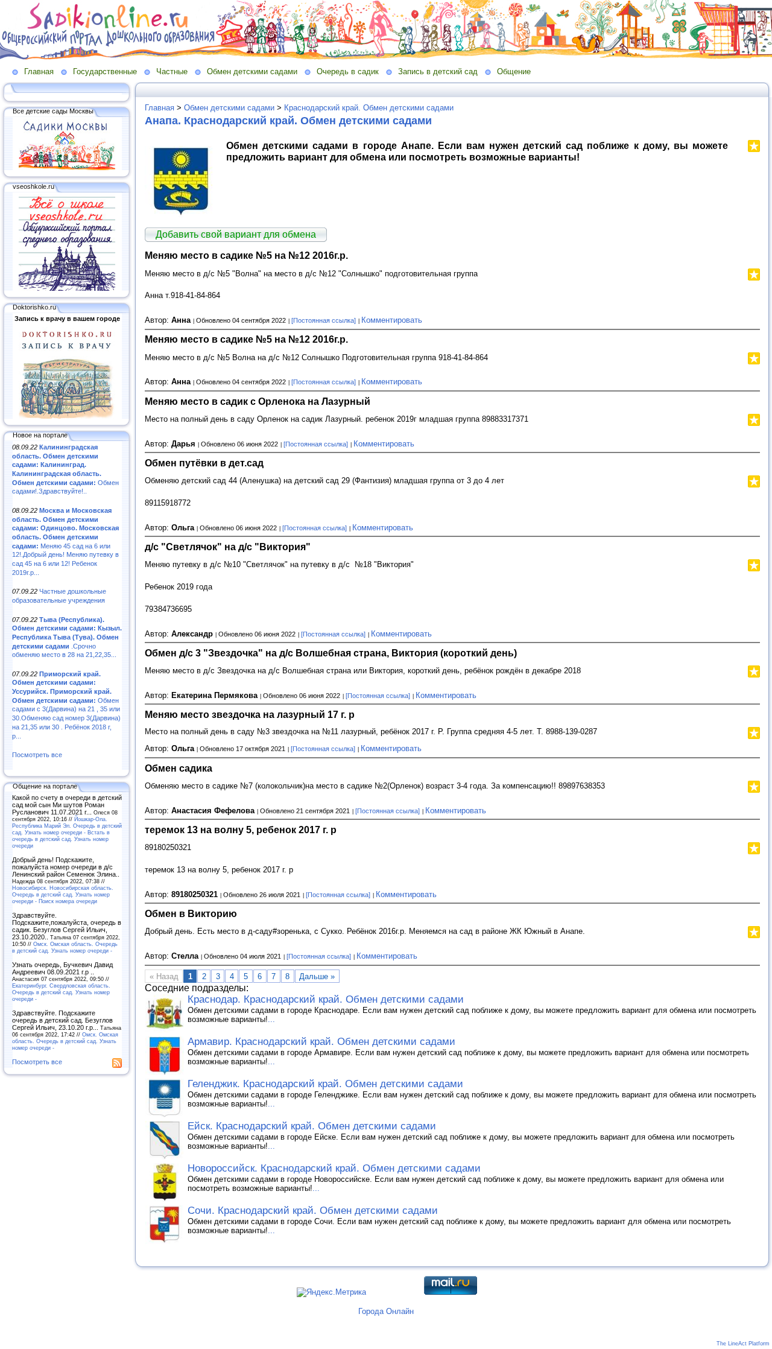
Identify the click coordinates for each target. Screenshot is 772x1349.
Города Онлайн (386, 1311)
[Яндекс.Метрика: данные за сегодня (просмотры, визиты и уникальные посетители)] (331, 1292)
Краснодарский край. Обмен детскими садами (369, 107)
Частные (172, 71)
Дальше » (317, 976)
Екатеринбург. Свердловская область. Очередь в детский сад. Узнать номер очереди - (61, 992)
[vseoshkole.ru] (67, 288)
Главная (39, 71)
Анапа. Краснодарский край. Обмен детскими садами (288, 121)
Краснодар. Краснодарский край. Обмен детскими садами (326, 999)
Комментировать (391, 320)
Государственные (105, 71)
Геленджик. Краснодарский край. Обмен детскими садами (325, 1084)
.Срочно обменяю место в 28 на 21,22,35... (67, 637)
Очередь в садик (348, 71)
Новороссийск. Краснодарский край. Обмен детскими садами (334, 1168)
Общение (514, 71)
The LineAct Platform (743, 1344)
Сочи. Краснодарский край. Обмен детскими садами (313, 1210)
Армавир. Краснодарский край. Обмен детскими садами (321, 1041)
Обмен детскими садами (252, 71)
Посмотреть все (37, 754)
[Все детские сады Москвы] (67, 167)
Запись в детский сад (438, 71)
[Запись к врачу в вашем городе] (67, 416)
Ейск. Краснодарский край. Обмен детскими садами (312, 1126)
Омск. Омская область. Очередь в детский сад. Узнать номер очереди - (65, 947)
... (271, 1019)
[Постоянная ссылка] (323, 320)
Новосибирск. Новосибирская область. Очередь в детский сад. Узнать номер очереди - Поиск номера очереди (62, 894)
